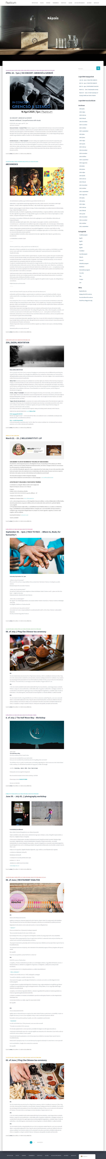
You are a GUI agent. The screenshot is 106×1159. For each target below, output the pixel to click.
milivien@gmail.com (14, 865)
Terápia (34, 715)
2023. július (82, 198)
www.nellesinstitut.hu (29, 498)
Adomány (89, 2)
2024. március (82, 178)
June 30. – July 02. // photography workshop (26, 796)
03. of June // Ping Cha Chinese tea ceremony (26, 1060)
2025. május (82, 140)
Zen (29, 340)
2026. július (82, 109)
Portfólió (63, 2)
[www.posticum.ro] (11, 3)
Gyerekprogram (21, 161)
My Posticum (35, 2)
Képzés (28, 70)
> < (13, 927)
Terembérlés (56, 2)
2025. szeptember (83, 131)
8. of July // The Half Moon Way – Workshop (25, 717)
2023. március (82, 207)
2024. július (82, 166)
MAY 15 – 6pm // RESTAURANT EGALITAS (88, 86)
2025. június (82, 137)
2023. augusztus (83, 194)
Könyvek (48, 2)
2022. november (83, 220)
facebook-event (24, 515)
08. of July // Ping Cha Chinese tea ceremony (26, 631)
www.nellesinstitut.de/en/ (47, 477)
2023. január (82, 213)
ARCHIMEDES (12, 164)
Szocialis (43, 877)
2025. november (83, 124)
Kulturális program (39, 70)
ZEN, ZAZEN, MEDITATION (17, 342)
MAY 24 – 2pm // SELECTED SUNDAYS (88, 83)
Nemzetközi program (49, 70)
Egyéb (15, 70)
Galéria (70, 2)
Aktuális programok (80, 2)
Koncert (32, 70)
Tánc (80, 276)
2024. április (82, 175)
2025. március (82, 147)
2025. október (82, 128)
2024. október (82, 156)
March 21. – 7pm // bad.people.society (88, 89)
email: (30, 411)
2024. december (83, 150)
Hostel (42, 2)
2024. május (82, 172)
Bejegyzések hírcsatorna (85, 294)
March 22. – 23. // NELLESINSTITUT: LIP (24, 438)
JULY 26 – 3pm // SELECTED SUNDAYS (88, 80)
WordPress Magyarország (85, 300)
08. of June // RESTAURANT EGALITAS (23, 880)
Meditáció (14, 340)
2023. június (82, 201)
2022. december (83, 217)
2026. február (82, 118)
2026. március (82, 115)
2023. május (82, 204)
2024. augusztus (83, 163)
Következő (39, 1142)
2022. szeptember (83, 226)
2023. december (83, 185)
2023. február (82, 210)
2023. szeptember (83, 191)
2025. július (82, 134)
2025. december (83, 121)
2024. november (83, 153)
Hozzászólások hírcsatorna (86, 297)
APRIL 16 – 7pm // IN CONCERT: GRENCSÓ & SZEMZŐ (29, 73)
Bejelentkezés (83, 291)
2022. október (82, 223)
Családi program (10, 70)
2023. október (82, 188)
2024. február (82, 182)
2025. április (82, 144)
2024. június (82, 169)
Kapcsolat (96, 2)
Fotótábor (11, 793)
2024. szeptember (83, 159)
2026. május (82, 112)
